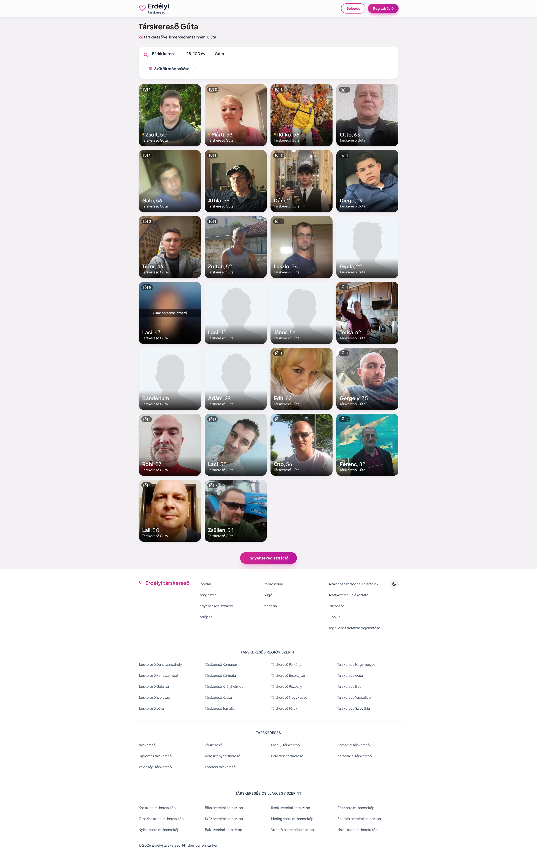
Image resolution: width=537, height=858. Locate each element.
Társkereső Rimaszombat (158, 675)
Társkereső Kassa (218, 697)
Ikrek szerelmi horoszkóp (290, 807)
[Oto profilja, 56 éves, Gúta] (302, 445)
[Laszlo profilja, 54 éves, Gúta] (302, 247)
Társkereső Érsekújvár (288, 675)
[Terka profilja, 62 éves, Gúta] (367, 313)
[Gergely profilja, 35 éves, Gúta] (367, 379)
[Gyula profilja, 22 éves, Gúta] (367, 247)
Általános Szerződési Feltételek (353, 584)
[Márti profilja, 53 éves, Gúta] (236, 115)
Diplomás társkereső (155, 756)
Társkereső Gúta (350, 675)
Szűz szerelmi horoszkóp (224, 818)
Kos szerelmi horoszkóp (157, 807)
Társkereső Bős (349, 686)
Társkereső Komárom (221, 664)
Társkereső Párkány (286, 664)
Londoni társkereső (220, 767)
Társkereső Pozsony (286, 686)
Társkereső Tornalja (220, 708)
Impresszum (273, 584)
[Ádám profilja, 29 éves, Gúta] (236, 379)
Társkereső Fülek (284, 708)
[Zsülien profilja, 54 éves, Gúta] (236, 511)
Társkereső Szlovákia (353, 708)
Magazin (270, 606)
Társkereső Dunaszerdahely (160, 664)
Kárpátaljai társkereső (354, 756)
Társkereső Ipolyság (154, 697)
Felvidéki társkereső (287, 756)
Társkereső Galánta (154, 686)
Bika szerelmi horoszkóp (224, 807)
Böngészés (207, 595)
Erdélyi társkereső (285, 745)
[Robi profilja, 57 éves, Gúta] (170, 445)
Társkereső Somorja (220, 675)
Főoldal (205, 584)
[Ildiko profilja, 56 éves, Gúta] (302, 115)
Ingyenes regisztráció (268, 557)
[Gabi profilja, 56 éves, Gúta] (170, 181)
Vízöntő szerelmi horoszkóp (292, 829)
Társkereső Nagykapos (289, 697)
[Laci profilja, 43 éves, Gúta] (170, 313)
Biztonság (337, 606)
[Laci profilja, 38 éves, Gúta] (236, 445)
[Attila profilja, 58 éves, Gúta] (236, 181)
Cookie (335, 617)
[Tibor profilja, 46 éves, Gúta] (170, 247)
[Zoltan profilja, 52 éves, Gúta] (236, 247)
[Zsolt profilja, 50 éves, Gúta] (170, 115)
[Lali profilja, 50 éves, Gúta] (170, 511)
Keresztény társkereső (222, 756)
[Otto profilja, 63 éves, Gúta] (367, 115)
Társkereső (213, 745)
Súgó (268, 595)
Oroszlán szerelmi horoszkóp (161, 818)
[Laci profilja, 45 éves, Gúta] (236, 313)
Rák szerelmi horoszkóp (356, 807)
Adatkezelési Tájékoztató (348, 595)
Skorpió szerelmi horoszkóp (359, 818)
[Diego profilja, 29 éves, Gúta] (367, 181)
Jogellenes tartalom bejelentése (354, 628)
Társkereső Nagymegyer (356, 664)
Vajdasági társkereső (155, 767)
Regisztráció (383, 8)
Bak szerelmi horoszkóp (223, 829)
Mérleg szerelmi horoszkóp (292, 818)
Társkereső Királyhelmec (224, 686)
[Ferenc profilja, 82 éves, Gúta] (367, 445)
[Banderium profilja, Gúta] (170, 379)
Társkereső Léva (151, 708)
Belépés (353, 8)
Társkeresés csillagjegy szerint (269, 793)
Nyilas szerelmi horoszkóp (159, 829)
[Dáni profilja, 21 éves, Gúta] (302, 181)
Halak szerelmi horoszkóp (357, 829)
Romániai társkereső (353, 745)
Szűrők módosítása (168, 68)
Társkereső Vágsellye (354, 697)
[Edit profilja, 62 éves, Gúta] (302, 379)
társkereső (147, 745)
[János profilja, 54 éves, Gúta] (302, 313)
